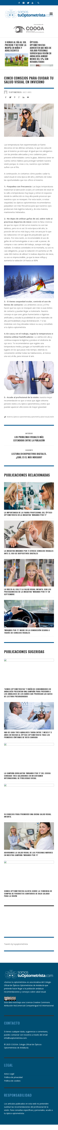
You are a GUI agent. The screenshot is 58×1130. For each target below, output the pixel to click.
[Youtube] (32, 2)
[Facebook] (19, 2)
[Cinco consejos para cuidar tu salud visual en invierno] (29, 120)
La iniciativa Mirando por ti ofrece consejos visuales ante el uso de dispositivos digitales (28, 552)
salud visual (44, 417)
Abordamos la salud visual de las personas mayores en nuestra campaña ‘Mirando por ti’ (28, 853)
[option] (16, 54)
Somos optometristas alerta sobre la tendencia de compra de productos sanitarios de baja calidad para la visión (28, 893)
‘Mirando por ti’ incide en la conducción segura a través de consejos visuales (27, 631)
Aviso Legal (9, 1074)
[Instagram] (23, 2)
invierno (10, 417)
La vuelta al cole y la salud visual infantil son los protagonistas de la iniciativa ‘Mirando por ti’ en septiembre (27, 591)
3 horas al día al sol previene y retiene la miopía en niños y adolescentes (15, 46)
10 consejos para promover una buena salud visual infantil (27, 815)
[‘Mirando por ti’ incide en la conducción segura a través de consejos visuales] (24, 613)
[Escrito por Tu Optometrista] (5, 92)
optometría (35, 417)
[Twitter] (28, 2)
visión (52, 417)
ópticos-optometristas (22, 417)
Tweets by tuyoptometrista (16, 944)
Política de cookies (12, 1080)
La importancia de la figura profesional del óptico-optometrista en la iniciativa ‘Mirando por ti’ (28, 513)
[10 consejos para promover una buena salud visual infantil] (24, 797)
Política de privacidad (13, 1077)
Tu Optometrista (15, 92)
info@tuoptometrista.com (15, 1038)
